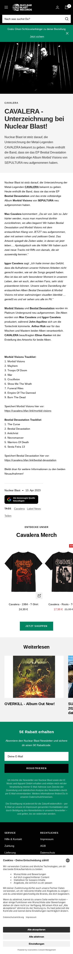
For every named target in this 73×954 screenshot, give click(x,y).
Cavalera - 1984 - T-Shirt (23, 604)
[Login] (57, 7)
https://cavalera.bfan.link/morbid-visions (27, 410)
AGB (43, 845)
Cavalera (11, 103)
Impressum (47, 839)
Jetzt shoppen (36, 626)
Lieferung (10, 852)
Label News (34, 508)
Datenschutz (47, 852)
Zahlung (9, 845)
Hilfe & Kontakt (13, 839)
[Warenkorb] (67, 7)
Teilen (7, 515)
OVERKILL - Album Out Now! (29, 704)
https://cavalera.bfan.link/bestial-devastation (30, 460)
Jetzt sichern (37, 36)
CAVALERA (32, 186)
